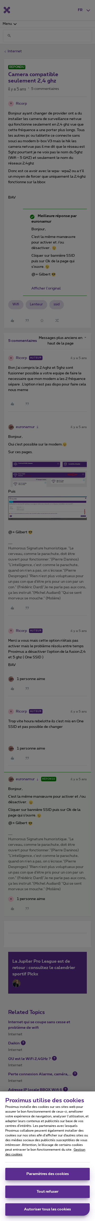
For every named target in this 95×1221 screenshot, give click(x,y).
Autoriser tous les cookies (47, 1209)
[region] (47, 1156)
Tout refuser (48, 1192)
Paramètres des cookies (47, 1174)
